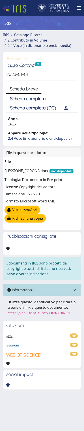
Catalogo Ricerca (28, 34)
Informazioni (21, 289)
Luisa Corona (20, 65)
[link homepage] (16, 8)
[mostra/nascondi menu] (79, 8)
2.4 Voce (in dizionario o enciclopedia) (39, 45)
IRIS (6, 34)
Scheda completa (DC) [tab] (33, 107)
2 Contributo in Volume (27, 40)
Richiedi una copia (27, 218)
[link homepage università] (53, 8)
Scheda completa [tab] (28, 98)
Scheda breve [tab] (24, 89)
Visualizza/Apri (24, 209)
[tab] (66, 107)
